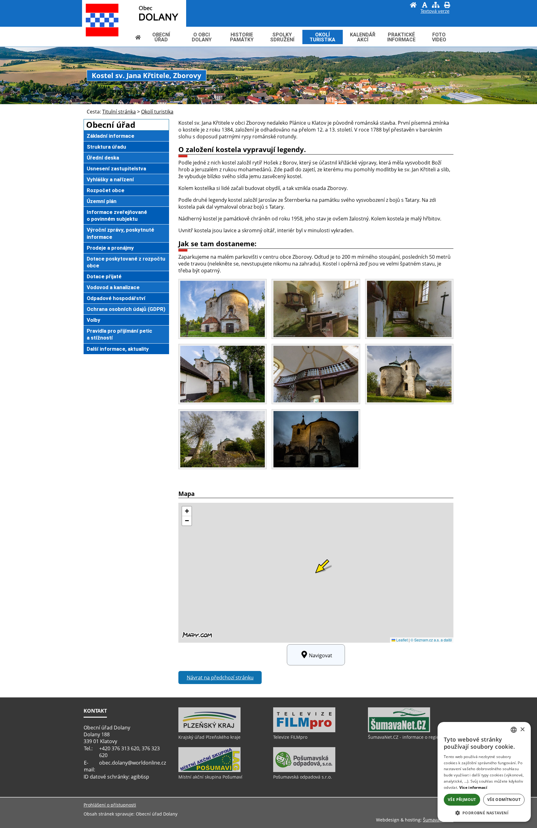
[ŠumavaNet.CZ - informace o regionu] (399, 730)
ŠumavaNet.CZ (438, 820)
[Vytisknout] (447, 5)
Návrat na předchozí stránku (220, 677)
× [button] (522, 729)
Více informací (473, 787)
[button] (484, 813)
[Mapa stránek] (435, 5)
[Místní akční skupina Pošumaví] (209, 770)
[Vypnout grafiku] (424, 5)
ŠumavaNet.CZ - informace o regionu (406, 737)
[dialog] (484, 772)
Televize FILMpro (290, 737)
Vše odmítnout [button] (504, 799)
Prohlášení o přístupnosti (110, 805)
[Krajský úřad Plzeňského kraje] (209, 730)
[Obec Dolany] (144, 12)
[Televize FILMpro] (304, 730)
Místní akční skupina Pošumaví (210, 777)
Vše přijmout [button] (462, 799)
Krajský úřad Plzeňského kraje (209, 737)
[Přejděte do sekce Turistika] (138, 37)
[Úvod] (413, 5)
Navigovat (320, 655)
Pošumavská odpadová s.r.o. (302, 777)
